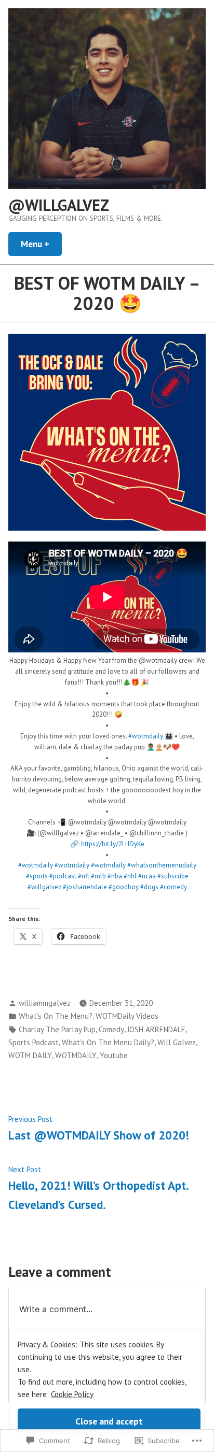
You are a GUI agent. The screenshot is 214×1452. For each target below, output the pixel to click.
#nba (115, 876)
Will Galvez (176, 1042)
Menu (41, 244)
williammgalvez (45, 1003)
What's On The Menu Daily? (108, 1042)
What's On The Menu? (55, 1016)
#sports (37, 876)
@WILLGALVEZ (58, 205)
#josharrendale (85, 886)
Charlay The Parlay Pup (57, 1029)
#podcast (62, 876)
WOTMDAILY (76, 1055)
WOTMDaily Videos (127, 1016)
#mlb (98, 876)
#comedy (173, 886)
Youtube (114, 1055)
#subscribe (173, 876)
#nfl (83, 876)
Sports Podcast (33, 1042)
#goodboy (124, 886)
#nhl (130, 876)
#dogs (149, 886)
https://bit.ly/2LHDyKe (112, 843)
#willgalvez (44, 886)
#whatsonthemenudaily (161, 865)
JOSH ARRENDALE (156, 1029)
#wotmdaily (145, 736)
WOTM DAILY (30, 1055)
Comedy (111, 1029)
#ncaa (147, 876)
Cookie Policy (72, 1394)
